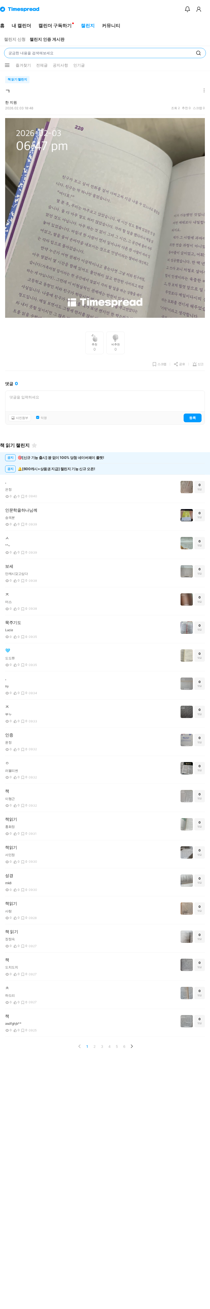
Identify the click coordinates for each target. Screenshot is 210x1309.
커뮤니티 (111, 25)
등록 (192, 418)
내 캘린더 (21, 25)
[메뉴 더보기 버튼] (7, 65)
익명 (44, 418)
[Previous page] (80, 1046)
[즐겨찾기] (34, 445)
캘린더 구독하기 (55, 25)
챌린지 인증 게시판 (47, 39)
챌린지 (88, 25)
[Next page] (132, 1046)
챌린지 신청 (15, 39)
